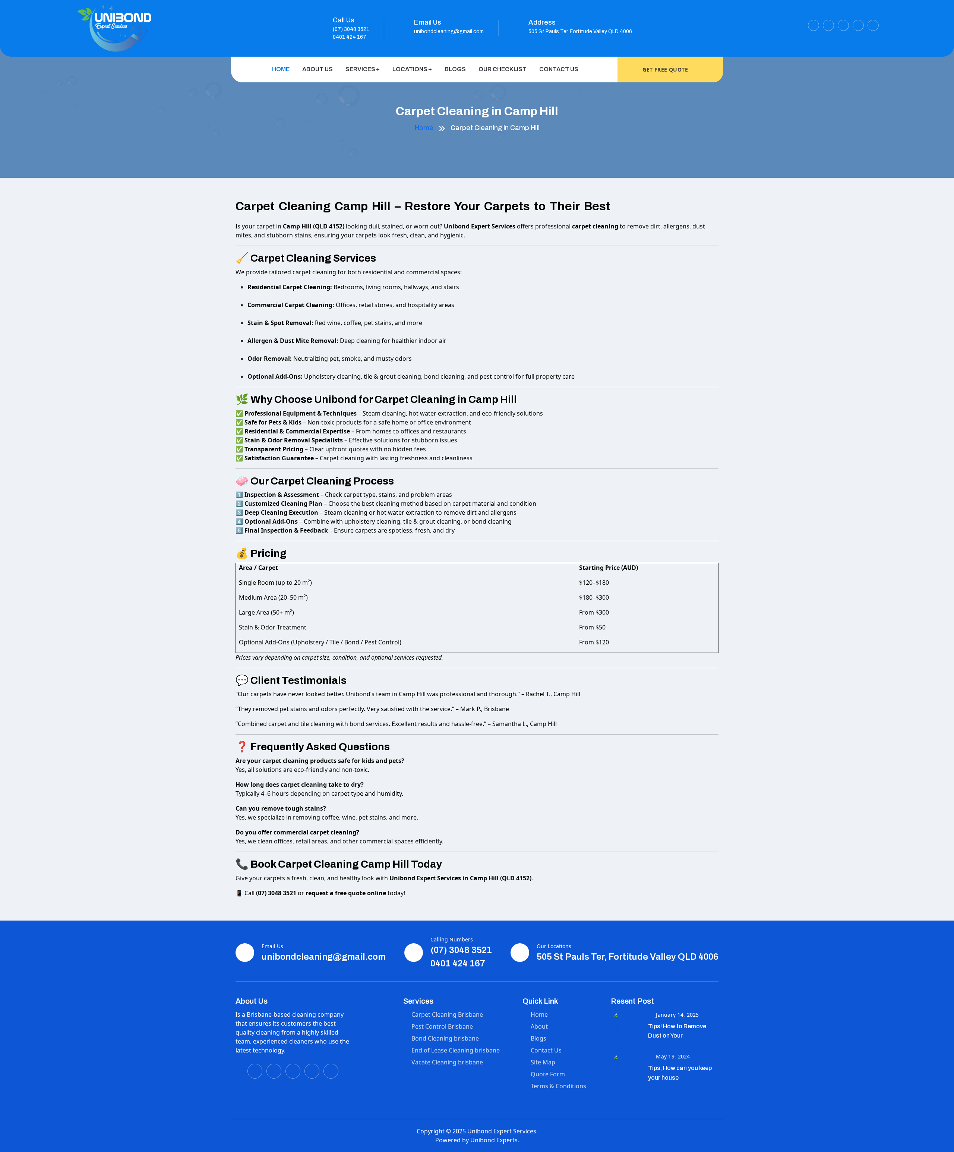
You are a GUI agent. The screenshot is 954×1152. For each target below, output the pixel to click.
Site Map (543, 1062)
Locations (409, 69)
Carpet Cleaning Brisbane (447, 1014)
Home (281, 69)
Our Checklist (502, 69)
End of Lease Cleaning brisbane (455, 1050)
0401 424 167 (349, 37)
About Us (317, 69)
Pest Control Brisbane (442, 1026)
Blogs (455, 69)
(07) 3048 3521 (351, 29)
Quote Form (548, 1074)
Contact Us (558, 69)
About (539, 1026)
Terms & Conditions (558, 1086)
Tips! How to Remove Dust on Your (677, 1031)
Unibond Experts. (494, 1140)
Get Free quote (665, 69)
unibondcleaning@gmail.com (449, 31)
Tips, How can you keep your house (680, 1073)
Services (360, 69)
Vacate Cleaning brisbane (447, 1062)
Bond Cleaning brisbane (445, 1038)
